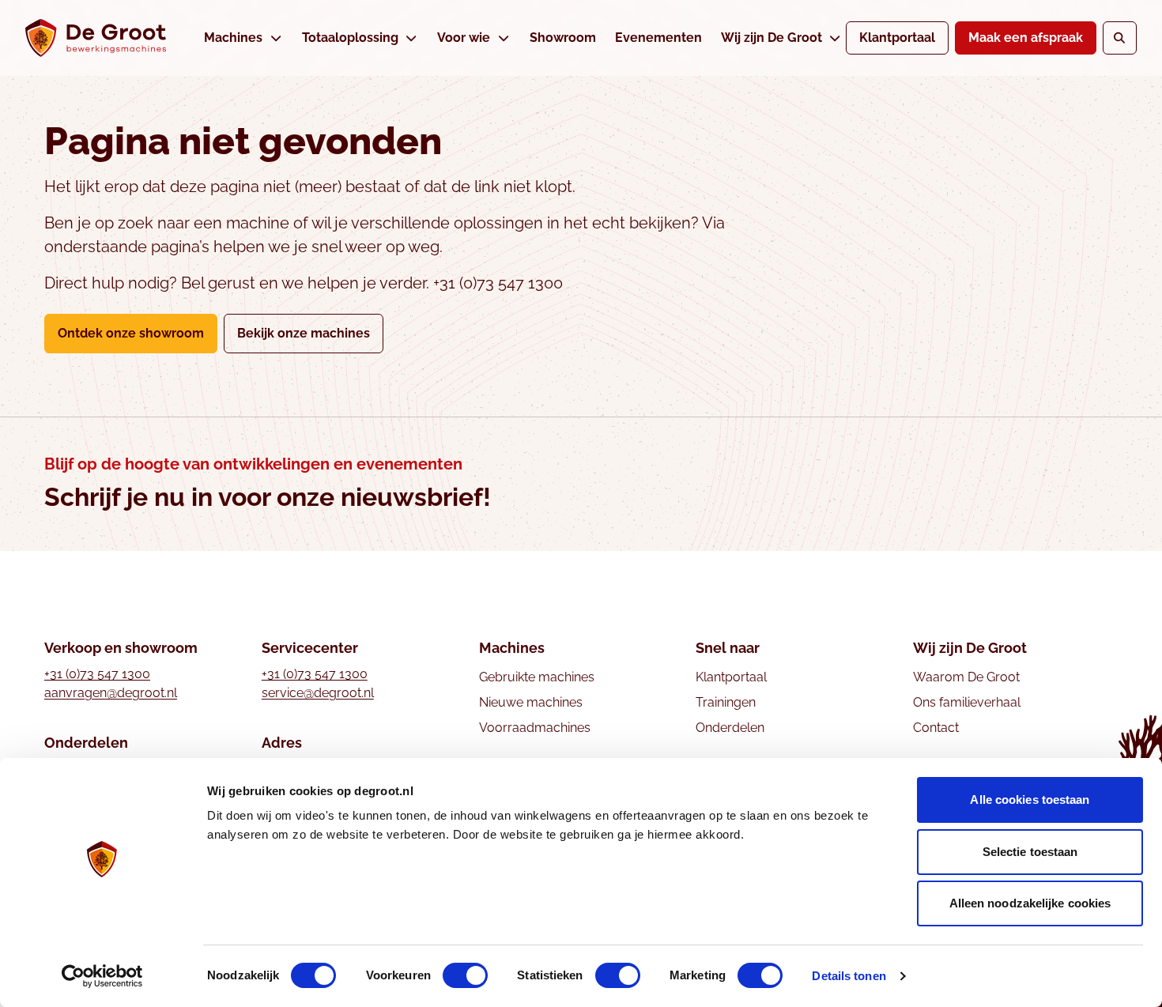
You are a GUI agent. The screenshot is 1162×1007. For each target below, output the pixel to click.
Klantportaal (897, 37)
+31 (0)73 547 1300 (97, 673)
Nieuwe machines (531, 702)
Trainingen (726, 702)
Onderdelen (730, 727)
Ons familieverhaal (967, 702)
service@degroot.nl (318, 692)
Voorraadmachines (534, 727)
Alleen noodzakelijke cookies (1030, 903)
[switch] (465, 975)
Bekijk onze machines (303, 333)
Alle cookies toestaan (1029, 799)
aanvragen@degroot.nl (110, 692)
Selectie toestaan (1030, 851)
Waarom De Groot (966, 677)
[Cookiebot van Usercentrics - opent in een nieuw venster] (102, 976)
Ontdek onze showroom (131, 333)
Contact (936, 727)
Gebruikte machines (536, 677)
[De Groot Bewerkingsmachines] (95, 38)
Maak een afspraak (1025, 37)
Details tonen (848, 975)
